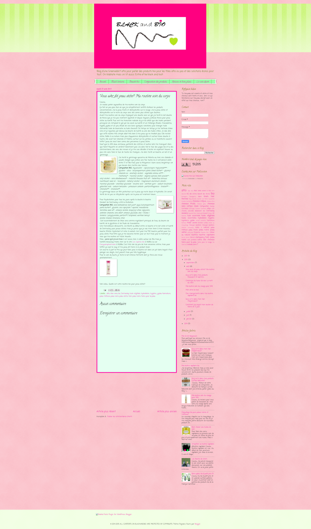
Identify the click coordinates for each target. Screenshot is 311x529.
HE (213, 213)
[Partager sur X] (114, 290)
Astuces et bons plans (181, 82)
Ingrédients (185, 220)
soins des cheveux (205, 239)
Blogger (197, 524)
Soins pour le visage (204, 242)
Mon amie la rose (192, 290)
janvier (189, 319)
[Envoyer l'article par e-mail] (105, 290)
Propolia (203, 232)
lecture (200, 223)
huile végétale (135, 293)
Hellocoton (200, 179)
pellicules (190, 232)
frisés (210, 213)
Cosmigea (192, 209)
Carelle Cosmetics (187, 201)
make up (211, 223)
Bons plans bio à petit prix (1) (203, 474)
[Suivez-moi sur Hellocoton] (192, 176)
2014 (186, 323)
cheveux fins (210, 201)
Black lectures (117, 82)
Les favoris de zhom (199, 459)
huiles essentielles (189, 218)
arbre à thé (206, 191)
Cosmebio (185, 208)
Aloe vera (113, 293)
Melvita (184, 228)
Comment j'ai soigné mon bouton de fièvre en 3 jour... (199, 305)
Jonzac (198, 221)
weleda (189, 244)
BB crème (193, 194)
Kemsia (184, 223)
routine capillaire (206, 234)
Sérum (192, 237)
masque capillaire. (208, 225)
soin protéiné (192, 240)
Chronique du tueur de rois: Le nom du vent (199, 281)
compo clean (193, 206)
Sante (183, 237)
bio (119, 293)
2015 (186, 259)
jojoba (159, 293)
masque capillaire (195, 225)
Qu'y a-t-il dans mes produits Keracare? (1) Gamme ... (197, 276)
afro (108, 293)
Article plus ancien (167, 411)
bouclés (194, 199)
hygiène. (153, 293)
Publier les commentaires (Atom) (119, 416)
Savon (187, 237)
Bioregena (184, 197)
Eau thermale (198, 213)
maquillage (185, 225)
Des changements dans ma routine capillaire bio (199, 294)
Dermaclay (125, 293)
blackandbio (191, 179)
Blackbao (185, 199)
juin (188, 315)
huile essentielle (193, 215)
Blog (190, 199)
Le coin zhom (202, 82)
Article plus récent (106, 411)
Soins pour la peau (148, 296)
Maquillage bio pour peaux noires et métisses (195, 413)
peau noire (115, 296)
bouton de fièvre (202, 199)
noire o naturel (202, 227)
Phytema (197, 232)
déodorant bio (200, 211)
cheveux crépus (199, 201)
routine (194, 234)
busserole (211, 199)
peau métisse (105, 296)
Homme (184, 216)
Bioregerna (193, 197)
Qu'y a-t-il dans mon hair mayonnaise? (195, 300)
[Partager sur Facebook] (116, 290)
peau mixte (193, 230)
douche (191, 213)
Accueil (102, 82)
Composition (204, 206)
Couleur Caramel (200, 209)
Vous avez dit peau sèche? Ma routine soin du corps (200, 270)
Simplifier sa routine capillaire (203, 444)
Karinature (166, 293)
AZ (188, 194)
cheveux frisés (188, 203)
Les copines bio (138, 242)
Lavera (194, 223)
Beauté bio (134, 82)
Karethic (203, 221)
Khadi (189, 223)
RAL (207, 232)
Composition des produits (155, 82)
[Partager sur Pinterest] (118, 290)
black (200, 196)
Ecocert (205, 213)
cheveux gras (201, 204)
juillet (188, 311)
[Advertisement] (136, 391)
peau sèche (123, 296)
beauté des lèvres (204, 194)
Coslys (212, 206)
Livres (206, 223)
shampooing (199, 237)
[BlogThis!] (112, 290)
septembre (190, 262)
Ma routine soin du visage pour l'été (199, 286)
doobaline (185, 213)
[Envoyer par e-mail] (109, 290)
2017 (186, 256)
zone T (195, 244)
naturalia (191, 228)
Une (186, 245)
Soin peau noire (134, 296)
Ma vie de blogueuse (189, 336)
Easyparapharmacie (108, 244)
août (188, 266)
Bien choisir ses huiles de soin (201, 428)
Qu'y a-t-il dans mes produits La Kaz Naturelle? (203, 379)
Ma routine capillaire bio (190, 365)
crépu (209, 208)
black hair (209, 196)
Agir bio (190, 191)
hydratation (145, 293)
